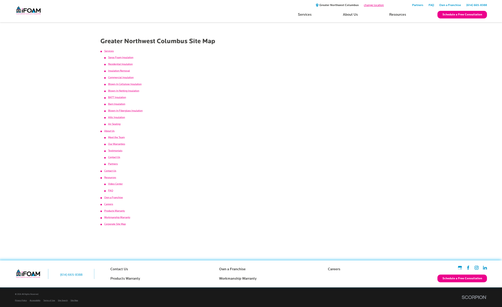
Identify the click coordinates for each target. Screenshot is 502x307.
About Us (109, 131)
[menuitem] (21, 300)
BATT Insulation (117, 97)
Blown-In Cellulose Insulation (125, 84)
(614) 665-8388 (476, 5)
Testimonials (115, 150)
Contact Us (114, 157)
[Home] (29, 11)
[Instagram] (477, 268)
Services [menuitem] (305, 14)
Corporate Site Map (115, 224)
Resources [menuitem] (397, 14)
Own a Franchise (450, 5)
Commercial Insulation (121, 77)
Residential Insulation (120, 64)
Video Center (115, 184)
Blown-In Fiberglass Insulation (125, 110)
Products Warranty (114, 210)
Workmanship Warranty (117, 217)
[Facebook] (468, 268)
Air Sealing (114, 124)
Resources (110, 177)
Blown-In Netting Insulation (123, 90)
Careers (108, 204)
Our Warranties (116, 144)
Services (109, 51)
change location (374, 5)
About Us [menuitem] (350, 14)
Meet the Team (116, 137)
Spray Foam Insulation (120, 57)
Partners (417, 5)
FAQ (431, 5)
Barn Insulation (116, 104)
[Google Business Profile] (460, 268)
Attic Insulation (116, 117)
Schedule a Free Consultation (462, 14)
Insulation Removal (119, 70)
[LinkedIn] (485, 268)
